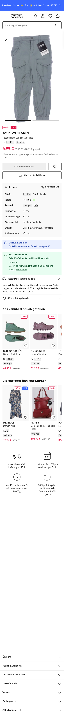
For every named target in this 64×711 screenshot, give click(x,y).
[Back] (6, 41)
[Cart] (58, 16)
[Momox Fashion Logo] (17, 16)
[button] (32, 175)
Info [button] (36, 205)
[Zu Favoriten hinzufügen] (55, 166)
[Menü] (5, 16)
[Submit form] (57, 25)
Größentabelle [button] (39, 194)
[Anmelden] (43, 16)
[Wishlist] (50, 16)
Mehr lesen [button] (21, 269)
